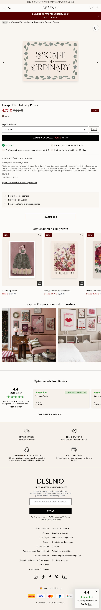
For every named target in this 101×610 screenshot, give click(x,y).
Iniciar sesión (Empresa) (38, 569)
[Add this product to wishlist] (96, 28)
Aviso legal (44, 537)
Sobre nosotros (42, 528)
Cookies (55, 546)
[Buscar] (10, 8)
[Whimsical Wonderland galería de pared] (29, 335)
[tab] (17, 100)
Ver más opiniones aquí (50, 414)
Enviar (50, 511)
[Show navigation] (4, 8)
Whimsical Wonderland (21, 22)
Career (46, 542)
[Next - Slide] (98, 62)
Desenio (58, 602)
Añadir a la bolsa (50, 138)
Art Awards (44, 565)
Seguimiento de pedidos (62, 537)
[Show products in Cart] (97, 8)
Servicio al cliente (60, 533)
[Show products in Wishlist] (91, 8)
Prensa (46, 533)
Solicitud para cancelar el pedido (66, 556)
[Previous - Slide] (3, 62)
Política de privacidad (57, 517)
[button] (94, 129)
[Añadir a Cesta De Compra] (39, 283)
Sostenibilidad (42, 546)
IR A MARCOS (50, 217)
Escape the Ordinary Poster (46, 22)
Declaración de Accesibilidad (36, 551)
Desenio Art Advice (60, 528)
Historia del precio (10, 177)
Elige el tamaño (9, 124)
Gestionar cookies (60, 560)
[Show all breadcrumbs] (5, 22)
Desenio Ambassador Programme (34, 560)
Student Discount (41, 556)
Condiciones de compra (62, 542)
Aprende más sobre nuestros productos (19, 183)
